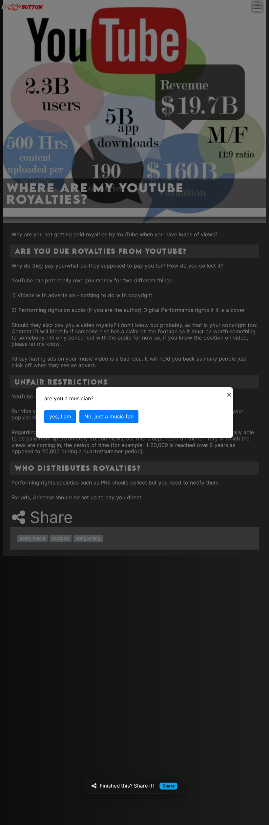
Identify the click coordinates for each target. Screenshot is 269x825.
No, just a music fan (109, 416)
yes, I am (60, 416)
